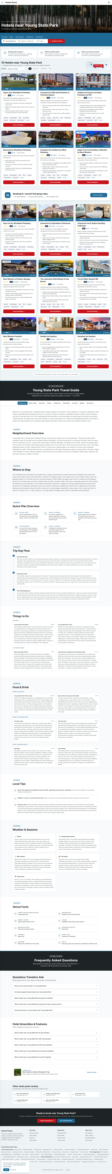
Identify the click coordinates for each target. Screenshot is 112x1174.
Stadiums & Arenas (6, 1152)
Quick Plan (42, 403)
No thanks (13, 1169)
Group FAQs (60, 1135)
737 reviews (24, 339)
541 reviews (60, 226)
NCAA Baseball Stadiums (9, 1156)
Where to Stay (33, 403)
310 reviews (61, 155)
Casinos (17, 1159)
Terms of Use (61, 1140)
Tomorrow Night (19, 37)
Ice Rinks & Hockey (58, 1149)
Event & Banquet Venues (86, 1156)
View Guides (32, 1135)
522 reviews (21, 226)
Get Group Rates (98, 195)
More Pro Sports (77, 1154)
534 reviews (98, 97)
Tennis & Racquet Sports (83, 1149)
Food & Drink (66, 403)
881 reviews (97, 155)
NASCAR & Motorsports (60, 1154)
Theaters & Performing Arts (100, 1156)
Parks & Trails (18, 21)
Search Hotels (57, 41)
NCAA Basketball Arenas (103, 1154)
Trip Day (49, 403)
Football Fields (37, 1149)
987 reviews (94, 228)
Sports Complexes (103, 1149)
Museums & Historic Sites (53, 1159)
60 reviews (61, 97)
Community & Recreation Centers (84, 1159)
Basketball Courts (47, 1149)
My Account (88, 1140)
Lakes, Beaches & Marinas (45, 1161)
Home (2, 21)
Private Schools (84, 1152)
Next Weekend (39, 37)
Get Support (88, 1133)
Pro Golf (69, 1154)
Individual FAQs (61, 1133)
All (30, 68)
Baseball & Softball (27, 1149)
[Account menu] (109, 2)
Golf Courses (94, 1149)
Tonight (11, 37)
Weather (82, 403)
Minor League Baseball (46, 1154)
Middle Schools (74, 1152)
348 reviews (99, 339)
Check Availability (46, 1120)
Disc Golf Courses (101, 1161)
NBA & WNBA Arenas (6, 1154)
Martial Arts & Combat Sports (43, 1152)
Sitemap (68, 1169)
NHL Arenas (25, 1154)
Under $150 (36, 68)
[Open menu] (2, 2)
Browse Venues (9, 21)
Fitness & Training (56, 1152)
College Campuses (34, 1156)
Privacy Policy (61, 1138)
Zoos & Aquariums (41, 1159)
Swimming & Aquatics (70, 1149)
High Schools (65, 1152)
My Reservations (90, 1138)
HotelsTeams (11, 2)
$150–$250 (43, 68)
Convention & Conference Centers (62, 1156)
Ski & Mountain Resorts (59, 1161)
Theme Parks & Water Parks (28, 1159)
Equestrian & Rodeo (29, 1152)
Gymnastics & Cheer (18, 1152)
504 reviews (23, 282)
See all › (28, 120)
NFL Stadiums (104, 1152)
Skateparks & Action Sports (88, 1161)
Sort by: (3, 68)
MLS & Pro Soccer (34, 1154)
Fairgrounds (75, 1156)
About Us (32, 1138)
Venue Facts (90, 403)
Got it (6, 1169)
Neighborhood (23, 403)
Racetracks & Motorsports (73, 1161)
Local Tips (74, 403)
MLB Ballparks (17, 1154)
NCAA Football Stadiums (89, 1154)
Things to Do (57, 403)
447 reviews (20, 95)
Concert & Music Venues (7, 1159)
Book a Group (89, 1135)
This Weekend (29, 37)
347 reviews (99, 282)
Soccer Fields (18, 1149)
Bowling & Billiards (98, 1159)
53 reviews (60, 284)
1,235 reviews (20, 152)
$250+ (50, 68)
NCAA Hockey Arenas (22, 1156)
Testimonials (32, 1140)
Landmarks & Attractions (68, 1159)
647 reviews (60, 339)
